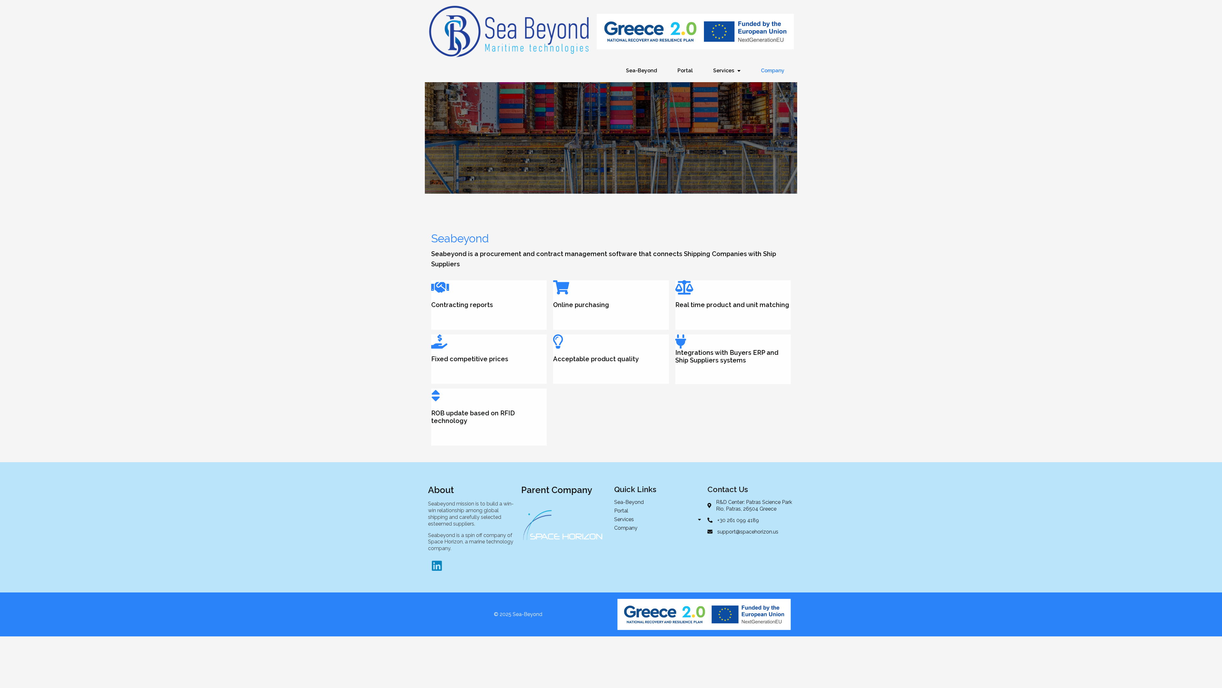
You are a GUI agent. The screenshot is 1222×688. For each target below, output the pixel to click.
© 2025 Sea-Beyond (518, 614)
